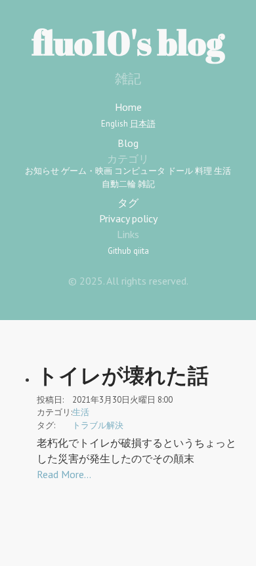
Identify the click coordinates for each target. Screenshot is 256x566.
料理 (203, 170)
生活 (222, 170)
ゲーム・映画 (86, 170)
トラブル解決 (97, 425)
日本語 (143, 123)
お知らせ (42, 170)
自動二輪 (119, 184)
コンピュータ (139, 170)
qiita (141, 250)
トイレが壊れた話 (123, 375)
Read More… (64, 474)
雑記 (146, 184)
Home (128, 106)
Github (119, 250)
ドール (180, 170)
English (114, 123)
